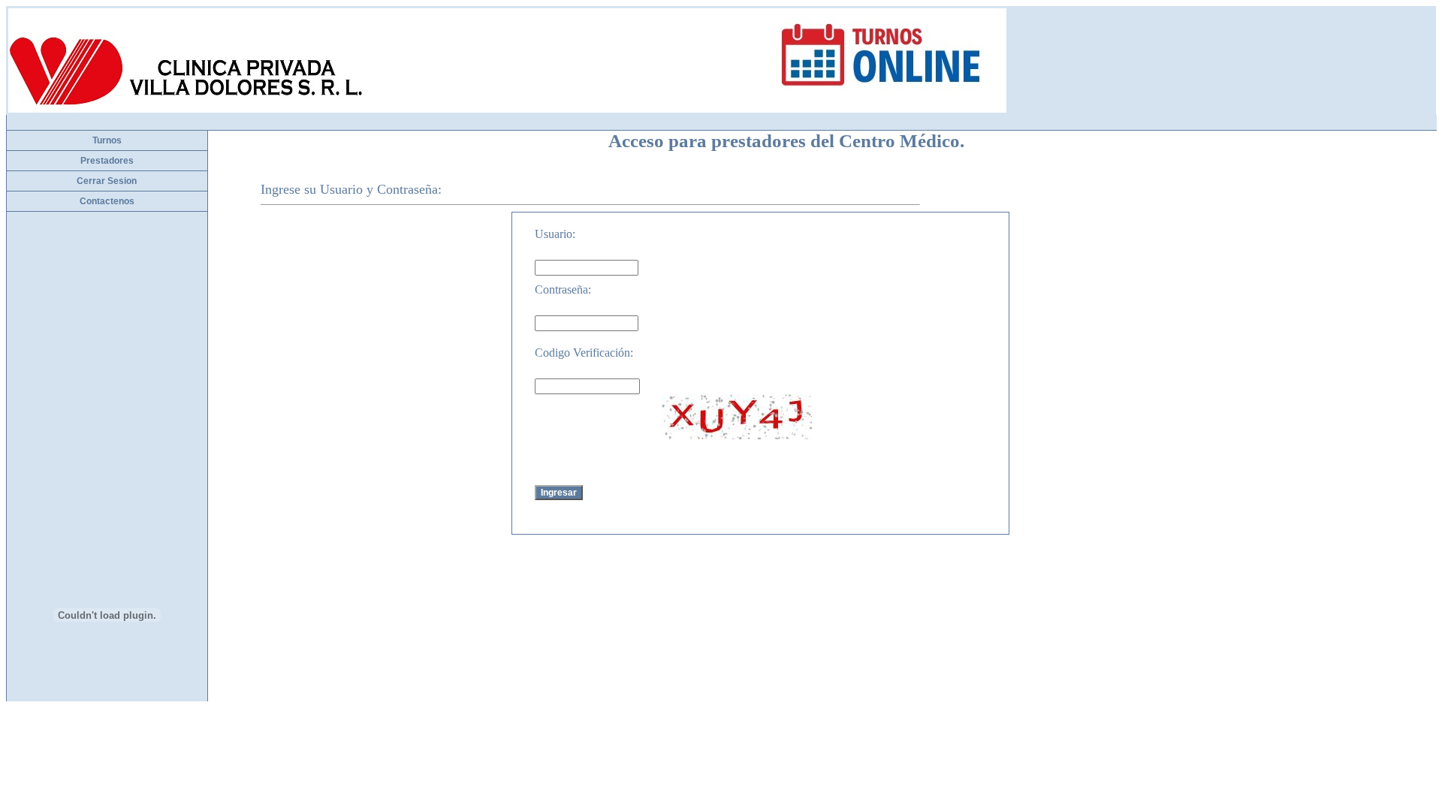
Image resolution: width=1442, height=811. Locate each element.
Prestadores (107, 160)
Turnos (107, 140)
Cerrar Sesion (107, 181)
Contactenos (107, 201)
